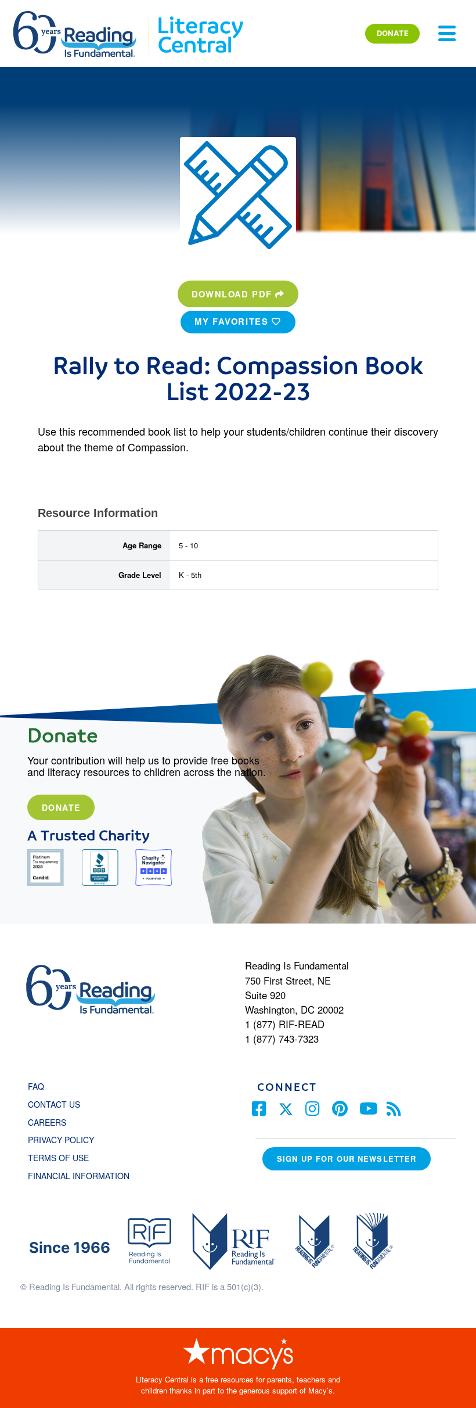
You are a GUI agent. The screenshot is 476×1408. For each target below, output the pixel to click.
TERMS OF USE (64, 1157)
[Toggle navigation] (447, 33)
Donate (61, 807)
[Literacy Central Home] (200, 16)
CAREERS (47, 1122)
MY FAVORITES (233, 321)
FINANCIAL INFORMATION (78, 1175)
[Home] (83, 16)
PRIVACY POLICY (61, 1139)
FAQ (36, 1086)
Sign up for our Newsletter (346, 1158)
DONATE (393, 33)
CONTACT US (57, 1104)
